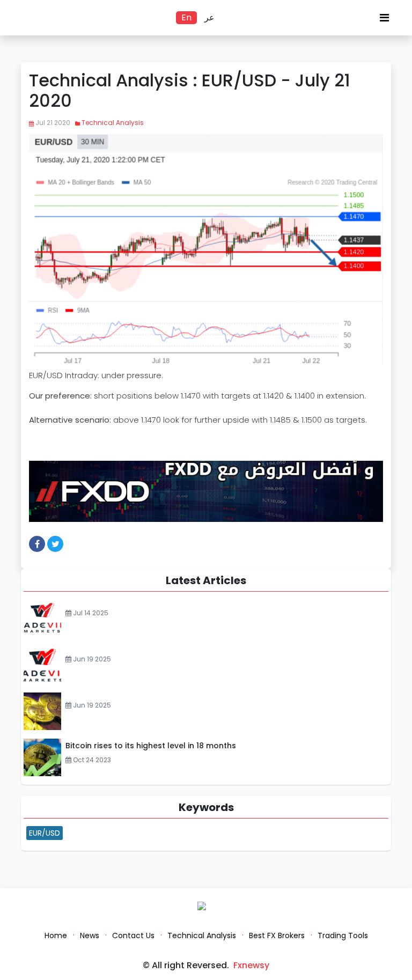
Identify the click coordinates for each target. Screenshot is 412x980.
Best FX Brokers (277, 935)
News (89, 935)
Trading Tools (343, 935)
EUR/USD (44, 833)
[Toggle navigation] (384, 20)
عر (209, 17)
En (186, 17)
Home (56, 935)
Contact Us (133, 935)
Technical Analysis (113, 122)
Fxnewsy (251, 965)
